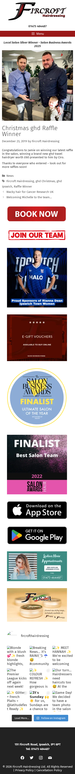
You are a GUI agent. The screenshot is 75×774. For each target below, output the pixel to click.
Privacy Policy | (25, 770)
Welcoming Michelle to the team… (29, 197)
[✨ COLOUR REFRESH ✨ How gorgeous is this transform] (40, 678)
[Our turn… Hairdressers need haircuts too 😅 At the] (62, 678)
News (10, 176)
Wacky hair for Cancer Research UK (30, 192)
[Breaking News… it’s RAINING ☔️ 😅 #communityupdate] (40, 656)
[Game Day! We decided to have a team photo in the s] (62, 701)
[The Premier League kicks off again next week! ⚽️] (17, 678)
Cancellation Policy (49, 770)
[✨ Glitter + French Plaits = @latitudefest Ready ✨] (17, 701)
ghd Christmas (45, 181)
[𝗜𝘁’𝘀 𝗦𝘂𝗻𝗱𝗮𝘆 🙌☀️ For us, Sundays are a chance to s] (40, 701)
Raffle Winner (23, 186)
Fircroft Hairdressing (20, 181)
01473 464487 (37, 26)
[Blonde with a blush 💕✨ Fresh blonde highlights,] (17, 656)
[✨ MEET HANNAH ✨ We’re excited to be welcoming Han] (62, 656)
